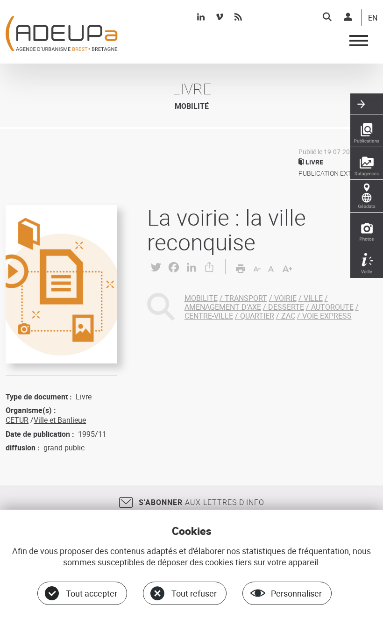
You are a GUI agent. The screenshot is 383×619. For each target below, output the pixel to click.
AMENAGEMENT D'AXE (222, 307)
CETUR (17, 420)
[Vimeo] (219, 16)
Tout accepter (91, 593)
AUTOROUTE (332, 307)
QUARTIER (257, 316)
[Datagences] (366, 163)
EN (372, 18)
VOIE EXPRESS (327, 316)
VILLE (313, 298)
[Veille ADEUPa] (366, 261)
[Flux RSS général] (238, 16)
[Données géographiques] (366, 196)
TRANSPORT (246, 298)
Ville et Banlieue (60, 420)
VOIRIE (285, 298)
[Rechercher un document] (326, 16)
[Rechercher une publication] (366, 130)
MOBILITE (201, 298)
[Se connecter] (347, 16)
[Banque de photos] (366, 229)
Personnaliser (296, 593)
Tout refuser (194, 593)
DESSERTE (286, 307)
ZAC (288, 316)
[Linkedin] (200, 16)
